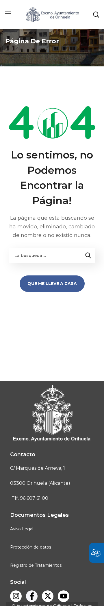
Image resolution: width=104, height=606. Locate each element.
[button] (96, 14)
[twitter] (47, 596)
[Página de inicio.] (52, 14)
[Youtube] (63, 596)
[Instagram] (16, 596)
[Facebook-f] (32, 596)
